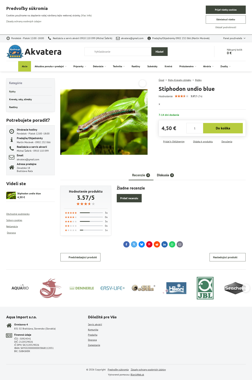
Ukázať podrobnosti (225, 27)
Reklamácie (12, 226)
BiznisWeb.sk (137, 374)
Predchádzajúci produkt (83, 257)
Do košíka (223, 128)
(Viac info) (86, 15)
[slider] (182, 96)
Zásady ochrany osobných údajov (148, 369)
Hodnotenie (166, 96)
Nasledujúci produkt (225, 257)
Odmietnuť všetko (225, 19)
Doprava (11, 232)
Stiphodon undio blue (29, 193)
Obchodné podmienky (18, 214)
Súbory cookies (14, 220)
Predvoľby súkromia (118, 369)
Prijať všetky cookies (226, 9)
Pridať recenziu (129, 198)
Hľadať (159, 51)
